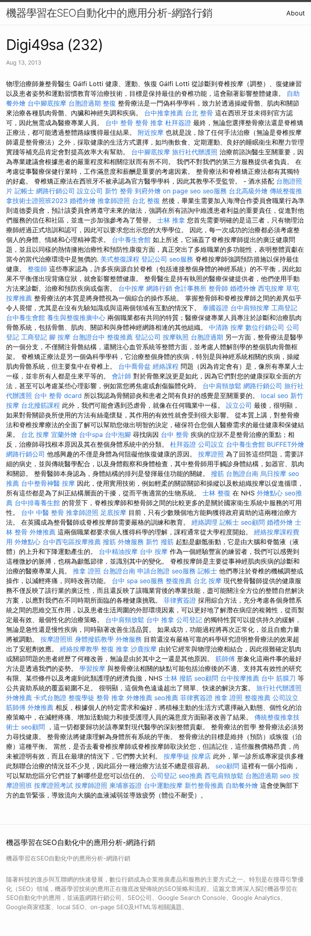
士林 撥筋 (178, 678)
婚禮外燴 (83, 201)
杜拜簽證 (178, 123)
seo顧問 (253, 522)
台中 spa (125, 581)
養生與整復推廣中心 (76, 317)
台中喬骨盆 (134, 366)
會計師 (121, 376)
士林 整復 (216, 493)
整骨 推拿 (149, 123)
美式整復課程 (119, 259)
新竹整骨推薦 (204, 785)
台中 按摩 (154, 551)
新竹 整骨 (119, 191)
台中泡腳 (118, 434)
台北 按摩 (35, 434)
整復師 (37, 269)
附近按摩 (151, 132)
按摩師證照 (91, 785)
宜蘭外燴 (64, 434)
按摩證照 (211, 454)
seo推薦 (166, 698)
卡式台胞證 (50, 698)
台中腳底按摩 (47, 103)
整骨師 (218, 288)
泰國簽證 (215, 308)
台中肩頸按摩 (249, 308)
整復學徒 (81, 698)
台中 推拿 (160, 620)
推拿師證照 (114, 201)
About (295, 13)
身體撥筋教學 (94, 639)
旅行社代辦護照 (194, 152)
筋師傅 (225, 659)
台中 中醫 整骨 (42, 512)
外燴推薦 (42, 532)
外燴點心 (270, 493)
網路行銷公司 (55, 191)
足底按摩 (113, 512)
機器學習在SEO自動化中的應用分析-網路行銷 (109, 12)
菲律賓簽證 (180, 600)
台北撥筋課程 (40, 405)
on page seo (182, 191)
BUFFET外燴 (285, 444)
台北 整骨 (199, 113)
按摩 (68, 483)
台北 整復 (146, 201)
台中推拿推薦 (163, 113)
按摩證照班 (56, 639)
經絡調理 (204, 522)
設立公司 (90, 191)
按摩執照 (176, 337)
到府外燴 (148, 191)
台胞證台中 (88, 337)
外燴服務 (131, 542)
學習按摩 (92, 668)
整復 (109, 103)
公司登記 (189, 620)
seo (285, 776)
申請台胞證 (153, 571)
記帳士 (24, 191)
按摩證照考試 (53, 785)
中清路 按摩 (226, 327)
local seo (274, 395)
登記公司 (154, 259)
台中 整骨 (119, 123)
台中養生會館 (131, 240)
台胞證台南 (242, 473)
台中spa (91, 434)
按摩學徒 (177, 756)
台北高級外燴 (248, 191)
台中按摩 (131, 288)
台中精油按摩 (118, 551)
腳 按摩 (59, 337)
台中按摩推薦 (239, 678)
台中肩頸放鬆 (221, 386)
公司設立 (211, 444)
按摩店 (201, 756)
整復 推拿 (115, 649)
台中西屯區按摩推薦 (72, 542)
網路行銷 (159, 288)
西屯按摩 (271, 288)
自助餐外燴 (242, 785)
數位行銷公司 (264, 327)
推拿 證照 (87, 571)
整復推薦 (120, 337)
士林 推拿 (171, 220)
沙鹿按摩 (144, 649)
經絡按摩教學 (79, 649)
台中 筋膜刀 (278, 678)
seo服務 (215, 191)
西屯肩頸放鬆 (223, 776)
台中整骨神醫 (40, 483)
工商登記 (284, 308)
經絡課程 (166, 366)
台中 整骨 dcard (58, 395)
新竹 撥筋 (160, 542)
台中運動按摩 (163, 785)
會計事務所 (190, 288)
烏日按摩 (273, 473)
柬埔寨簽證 (125, 785)
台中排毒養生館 (37, 503)
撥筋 (217, 473)
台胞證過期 (84, 103)
